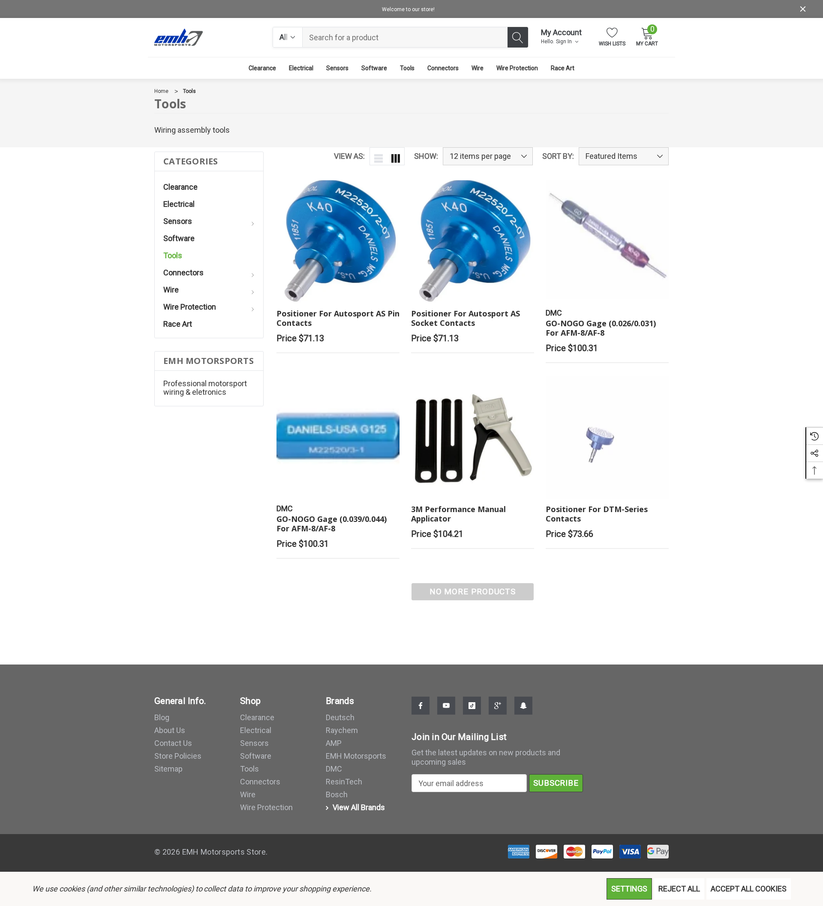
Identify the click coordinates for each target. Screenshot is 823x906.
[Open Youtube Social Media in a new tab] (446, 706)
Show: (426, 156)
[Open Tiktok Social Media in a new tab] (472, 706)
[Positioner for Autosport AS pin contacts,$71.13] (337, 241)
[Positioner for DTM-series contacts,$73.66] (607, 437)
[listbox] (624, 156)
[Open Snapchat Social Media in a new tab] (523, 706)
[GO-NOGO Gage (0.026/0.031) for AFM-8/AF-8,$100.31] (607, 241)
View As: (349, 156)
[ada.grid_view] (395, 156)
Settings (629, 888)
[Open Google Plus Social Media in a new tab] (498, 706)
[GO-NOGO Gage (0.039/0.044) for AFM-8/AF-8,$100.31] (337, 437)
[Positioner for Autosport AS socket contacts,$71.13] (472, 241)
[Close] (803, 9)
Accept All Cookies (749, 888)
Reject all (679, 888)
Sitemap (168, 768)
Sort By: (558, 156)
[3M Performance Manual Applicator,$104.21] (472, 437)
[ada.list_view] (378, 156)
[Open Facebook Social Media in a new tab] (421, 706)
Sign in (564, 41)
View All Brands (358, 807)
